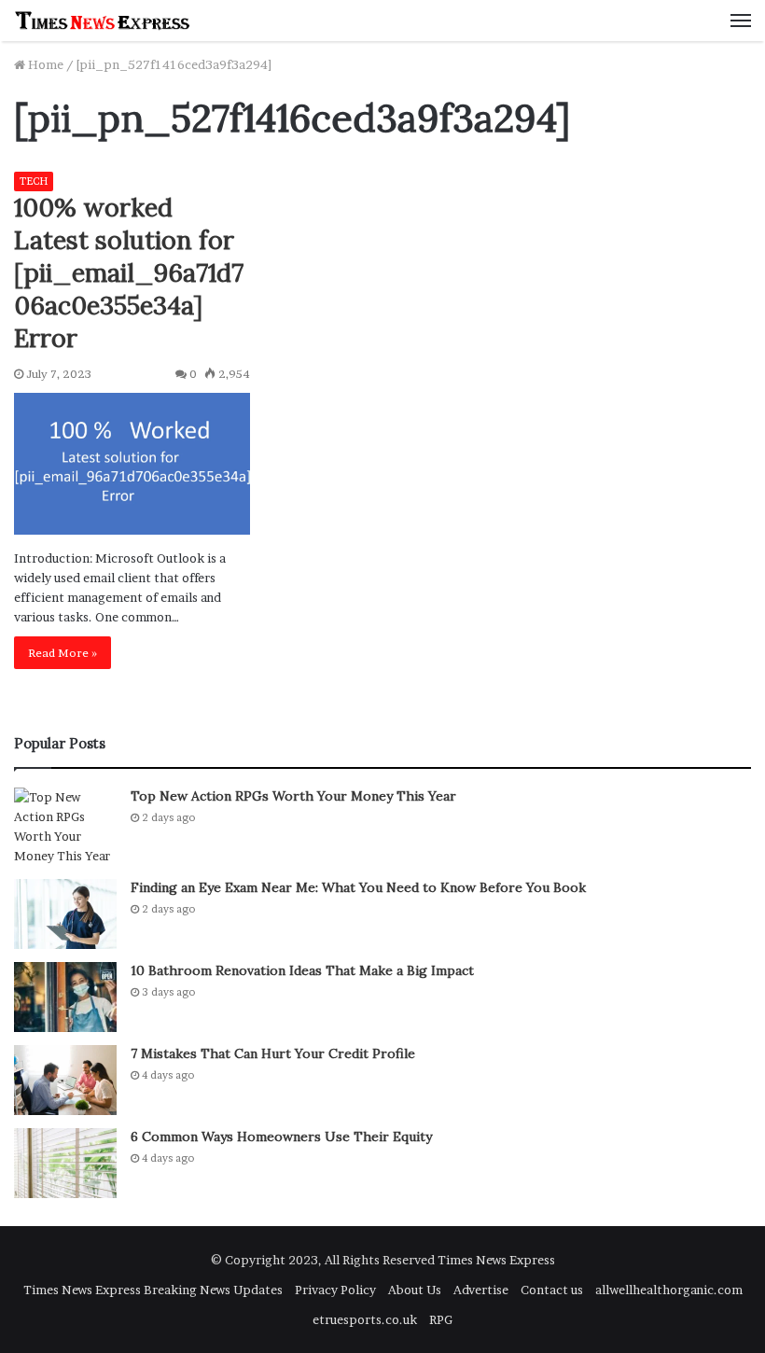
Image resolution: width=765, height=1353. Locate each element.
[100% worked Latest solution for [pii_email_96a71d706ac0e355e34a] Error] (132, 464)
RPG (440, 1319)
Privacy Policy (335, 1289)
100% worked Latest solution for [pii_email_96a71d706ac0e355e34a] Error (128, 272)
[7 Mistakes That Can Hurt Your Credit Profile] (65, 1080)
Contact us (552, 1289)
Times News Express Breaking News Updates (153, 1289)
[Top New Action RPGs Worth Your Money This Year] (65, 827)
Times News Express (496, 1259)
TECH (34, 181)
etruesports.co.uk (365, 1319)
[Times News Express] (102, 20)
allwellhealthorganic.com (669, 1289)
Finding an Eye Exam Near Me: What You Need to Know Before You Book (358, 887)
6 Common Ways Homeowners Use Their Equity (281, 1136)
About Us (414, 1289)
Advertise (480, 1289)
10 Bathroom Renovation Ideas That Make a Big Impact (302, 970)
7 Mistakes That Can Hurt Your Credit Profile (273, 1053)
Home (44, 64)
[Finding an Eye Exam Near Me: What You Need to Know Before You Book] (65, 914)
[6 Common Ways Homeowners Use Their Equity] (65, 1163)
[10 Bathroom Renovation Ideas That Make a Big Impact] (65, 997)
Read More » (62, 653)
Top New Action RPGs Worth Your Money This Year (293, 796)
